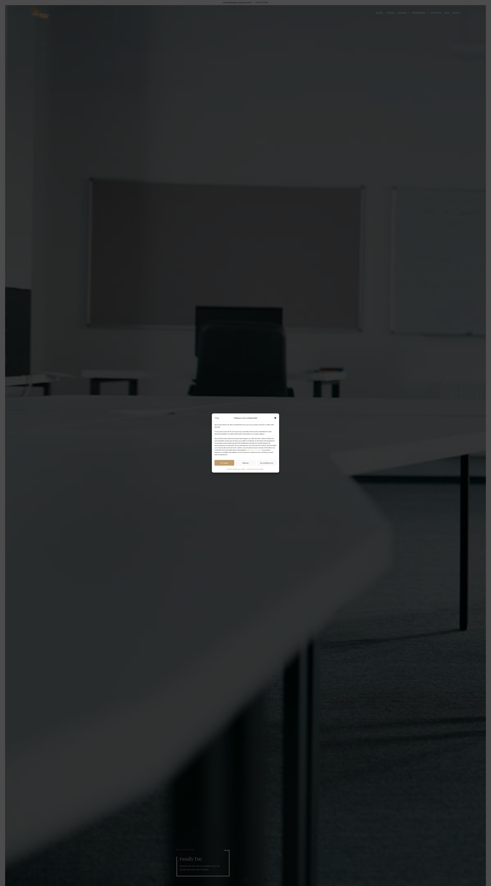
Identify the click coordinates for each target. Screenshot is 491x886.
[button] (275, 418)
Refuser (245, 463)
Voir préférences (266, 463)
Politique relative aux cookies (236, 469)
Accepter (224, 463)
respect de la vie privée (253, 450)
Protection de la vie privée (255, 469)
